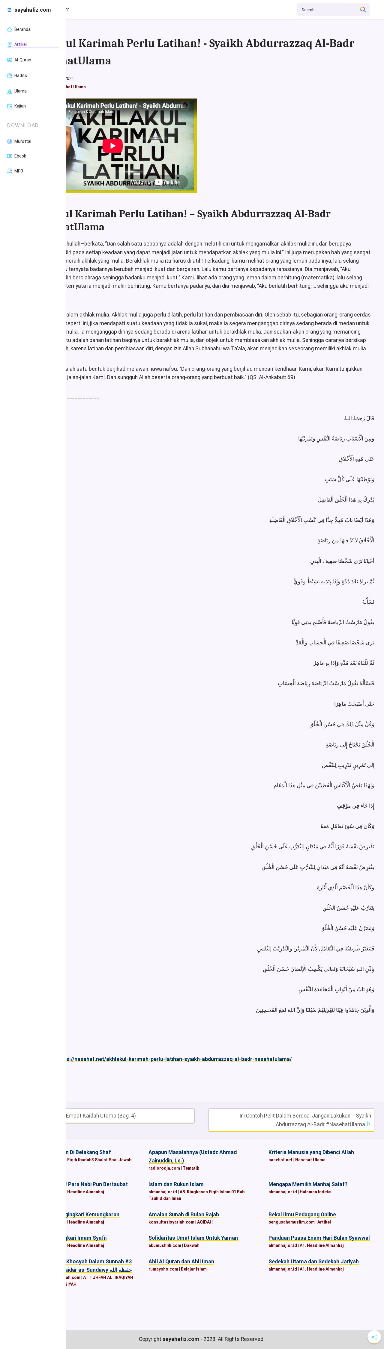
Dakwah (192, 1245)
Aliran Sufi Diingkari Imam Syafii (67, 1238)
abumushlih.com (164, 1245)
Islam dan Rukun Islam (176, 1184)
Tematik (191, 1168)
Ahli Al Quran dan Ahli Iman (181, 1262)
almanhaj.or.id (162, 1191)
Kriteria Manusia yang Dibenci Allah (311, 1152)
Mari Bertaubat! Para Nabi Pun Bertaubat (78, 1184)
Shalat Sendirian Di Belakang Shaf (70, 1152)
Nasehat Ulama (71, 86)
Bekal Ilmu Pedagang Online (302, 1215)
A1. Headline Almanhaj (82, 1191)
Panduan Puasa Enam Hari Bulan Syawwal (319, 1238)
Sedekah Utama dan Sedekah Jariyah (313, 1262)
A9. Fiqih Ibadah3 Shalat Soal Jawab (95, 1159)
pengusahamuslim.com (291, 1222)
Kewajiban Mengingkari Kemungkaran (74, 1215)
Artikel (324, 1222)
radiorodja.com (164, 1168)
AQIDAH (205, 1222)
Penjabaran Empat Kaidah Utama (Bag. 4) (86, 1116)
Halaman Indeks (316, 1191)
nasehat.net (280, 1159)
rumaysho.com (163, 1269)
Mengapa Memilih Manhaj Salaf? (307, 1184)
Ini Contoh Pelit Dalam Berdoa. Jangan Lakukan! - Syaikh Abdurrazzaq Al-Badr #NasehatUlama (305, 1120)
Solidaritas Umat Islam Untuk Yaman (193, 1238)
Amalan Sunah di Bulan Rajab (183, 1215)
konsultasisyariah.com (171, 1222)
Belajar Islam (194, 1269)
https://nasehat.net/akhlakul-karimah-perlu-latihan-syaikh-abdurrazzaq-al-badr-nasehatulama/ (174, 1059)
